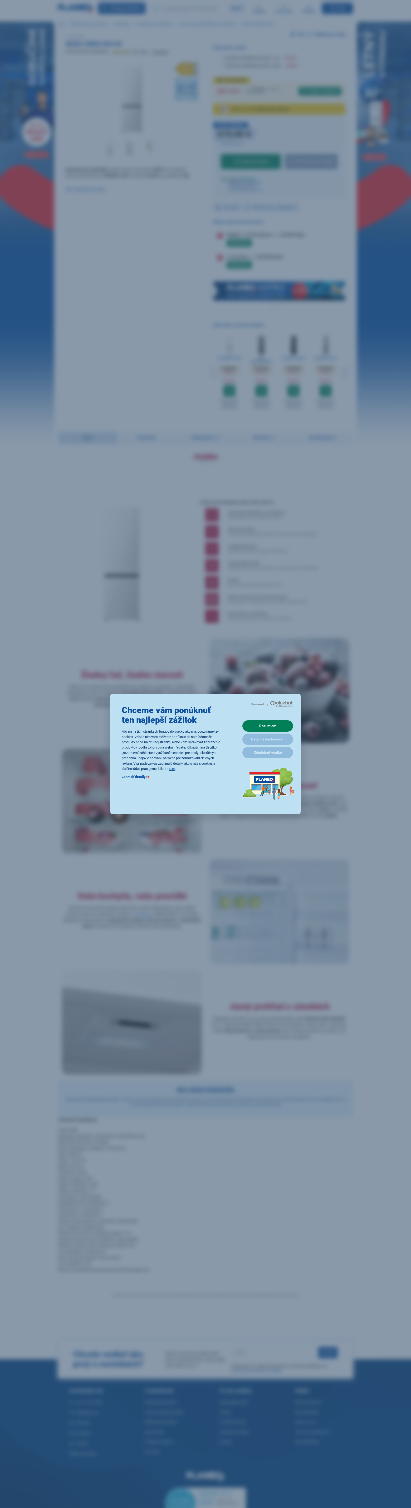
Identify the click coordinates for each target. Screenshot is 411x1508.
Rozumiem (267, 726)
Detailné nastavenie (267, 739)
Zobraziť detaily (136, 777)
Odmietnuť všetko (268, 752)
